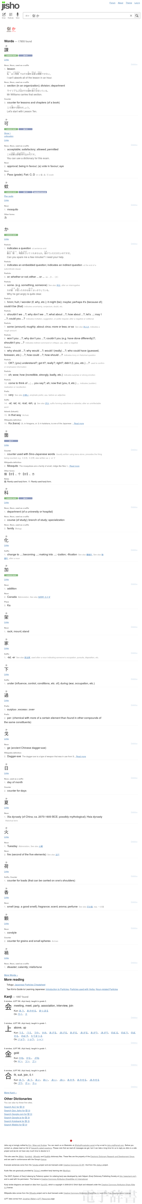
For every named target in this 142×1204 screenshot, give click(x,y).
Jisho (10, 6)
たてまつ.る (36, 1036)
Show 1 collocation (8, 135)
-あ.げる (63, 1032)
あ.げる (52, 1032)
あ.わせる (31, 1010)
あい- (45, 1079)
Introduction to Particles (57, 989)
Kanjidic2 (28, 1156)
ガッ (27, 1083)
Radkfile (47, 1156)
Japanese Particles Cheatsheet (30, 984)
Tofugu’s (37, 1170)
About (120, 2)
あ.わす (70, 1079)
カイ (20, 1014)
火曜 (41, 846)
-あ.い (54, 1079)
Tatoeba (35, 1165)
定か (47, 403)
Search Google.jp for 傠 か (17, 1117)
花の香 (90, 906)
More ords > (11, 975)
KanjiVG (44, 1184)
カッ (34, 1083)
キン (20, 1061)
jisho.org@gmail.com (115, 1145)
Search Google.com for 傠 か (18, 1114)
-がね (36, 1058)
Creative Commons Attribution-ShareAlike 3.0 (82, 1193)
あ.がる (73, 1032)
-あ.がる (84, 1032)
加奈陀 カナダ (44, 597)
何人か (86, 326)
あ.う (21, 1010)
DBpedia (32, 1193)
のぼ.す (24, 1036)
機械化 (89, 554)
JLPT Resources (43, 1198)
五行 (57, 854)
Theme (129, 2)
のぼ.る (114, 1032)
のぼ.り (124, 1032)
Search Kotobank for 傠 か (17, 1121)
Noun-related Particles (107, 989)
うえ (21, 1032)
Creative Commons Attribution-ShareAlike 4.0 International (64, 1179)
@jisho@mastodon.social (85, 1145)
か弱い (26, 395)
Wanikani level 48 (40, 192)
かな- (28, 1058)
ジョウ (21, 1039)
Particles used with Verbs (82, 989)
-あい (61, 1079)
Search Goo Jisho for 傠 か (17, 1110)
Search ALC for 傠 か (14, 1106)
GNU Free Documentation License (117, 1193)
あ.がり (94, 1032)
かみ (44, 1032)
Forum (112, 2)
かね (21, 1058)
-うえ (28, 1032)
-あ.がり (104, 1032)
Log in (137, 2)
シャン (40, 1039)
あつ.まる (43, 1010)
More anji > (10, 1092)
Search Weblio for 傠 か (15, 1124)
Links (6, 59)
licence (43, 1159)
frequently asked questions (41, 1148)
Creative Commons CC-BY (73, 1165)
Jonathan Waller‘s (30, 1198)
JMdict (21, 1156)
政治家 (27, 657)
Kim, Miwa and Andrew (37, 1145)
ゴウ (20, 1083)
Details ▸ (134, 64)
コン (27, 1061)
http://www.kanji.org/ (127, 1176)
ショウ (30, 1039)
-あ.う (29, 1079)
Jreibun (99, 1165)
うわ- (36, 1032)
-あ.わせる (94, 1079)
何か (58, 285)
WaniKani (66, 1170)
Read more (78, 423)
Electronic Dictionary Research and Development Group (112, 1156)
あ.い (37, 1079)
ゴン (34, 1061)
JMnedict (36, 1156)
